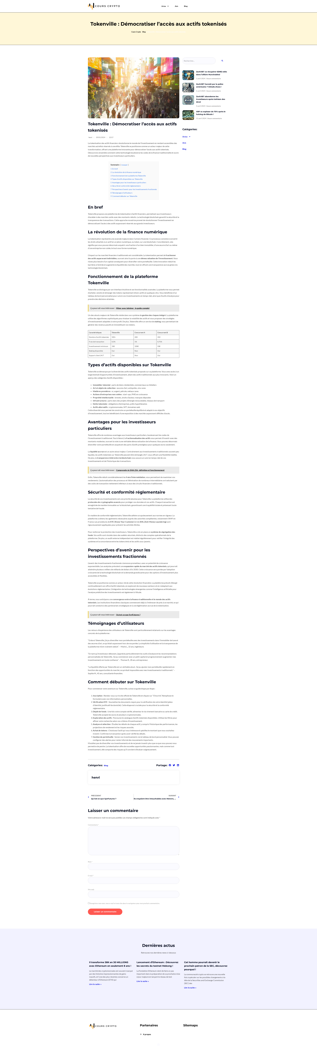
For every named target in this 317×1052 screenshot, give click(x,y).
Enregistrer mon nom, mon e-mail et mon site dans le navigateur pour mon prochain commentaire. (125, 903)
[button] (170, 765)
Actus (163, 6)
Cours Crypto (136, 32)
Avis (176, 6)
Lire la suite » (95, 984)
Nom (90, 862)
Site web (91, 889)
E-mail (91, 876)
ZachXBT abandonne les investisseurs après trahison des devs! (210, 99)
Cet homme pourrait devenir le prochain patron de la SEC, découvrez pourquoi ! (205, 966)
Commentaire (93, 825)
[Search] (222, 60)
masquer (124, 165)
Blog (185, 6)
